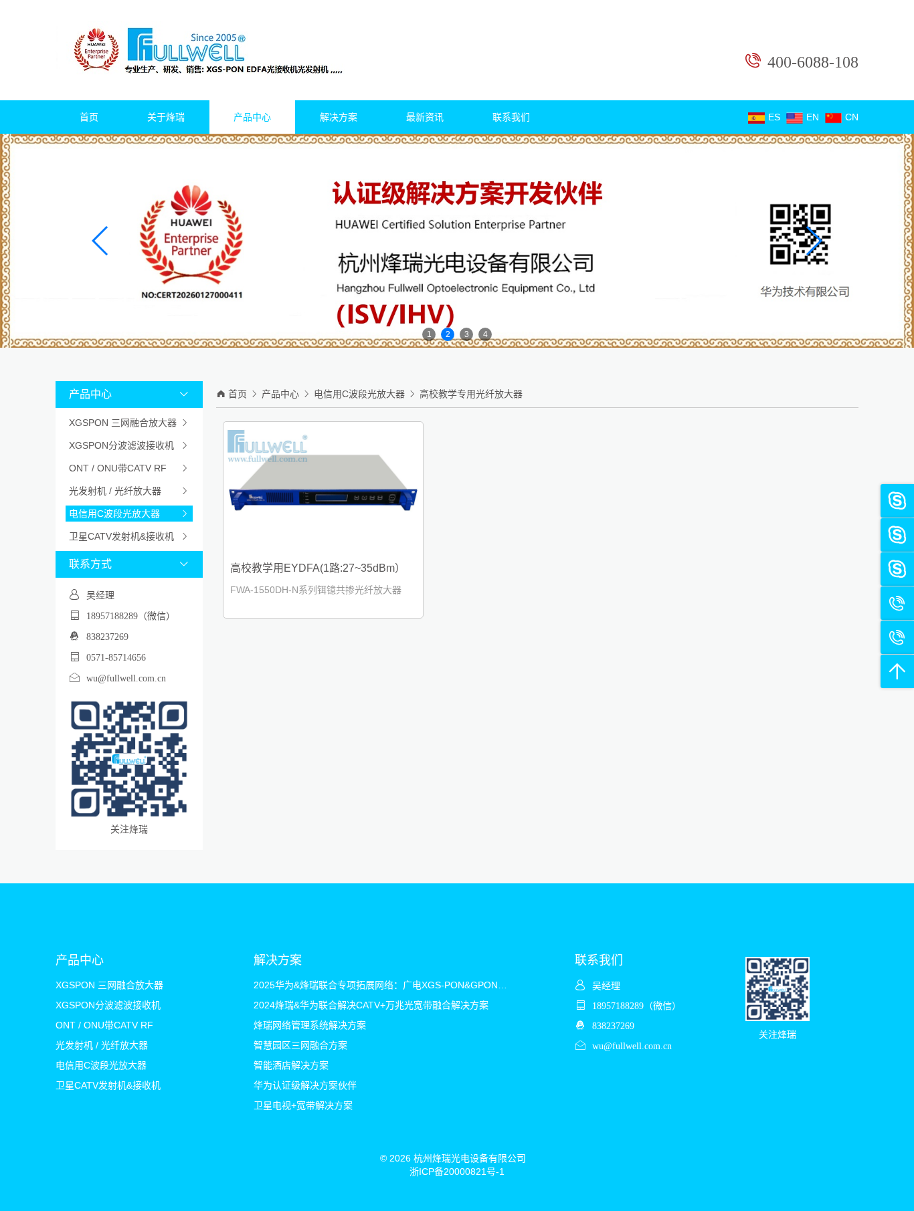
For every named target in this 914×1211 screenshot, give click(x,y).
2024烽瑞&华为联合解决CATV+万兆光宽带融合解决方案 (371, 1005)
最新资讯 (425, 117)
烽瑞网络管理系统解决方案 (310, 1025)
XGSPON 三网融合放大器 (129, 422)
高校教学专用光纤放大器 (471, 394)
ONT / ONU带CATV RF (129, 468)
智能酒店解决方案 (291, 1065)
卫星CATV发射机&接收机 (129, 536)
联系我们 (511, 117)
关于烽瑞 (166, 117)
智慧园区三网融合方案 (300, 1045)
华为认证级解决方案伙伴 (305, 1085)
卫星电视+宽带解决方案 (303, 1105)
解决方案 (338, 117)
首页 (89, 117)
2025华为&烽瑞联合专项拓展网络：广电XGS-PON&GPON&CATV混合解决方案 (419, 985)
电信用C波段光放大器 (129, 513)
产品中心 (252, 117)
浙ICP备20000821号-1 (457, 1171)
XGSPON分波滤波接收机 (129, 445)
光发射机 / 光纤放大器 (129, 490)
